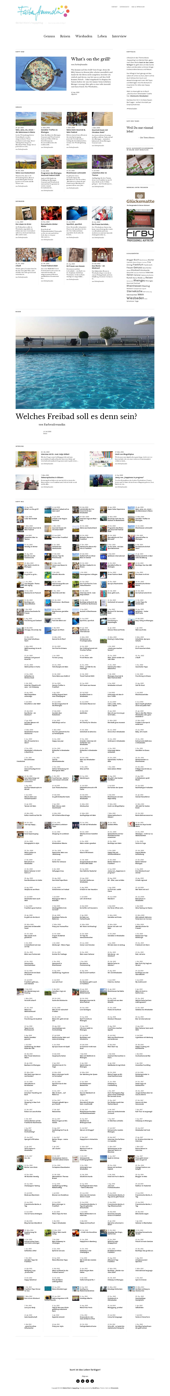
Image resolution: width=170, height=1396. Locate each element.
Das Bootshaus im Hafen (33, 880)
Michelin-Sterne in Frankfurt (86, 538)
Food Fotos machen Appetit (115, 1029)
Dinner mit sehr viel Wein (115, 927)
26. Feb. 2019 (84, 998)
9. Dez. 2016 (83, 1165)
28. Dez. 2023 (56, 582)
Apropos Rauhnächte (115, 583)
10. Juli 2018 (111, 1035)
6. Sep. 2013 (55, 1305)
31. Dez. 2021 (56, 739)
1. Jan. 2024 (28, 582)
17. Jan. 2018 (84, 1082)
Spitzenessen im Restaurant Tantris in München (115, 1150)
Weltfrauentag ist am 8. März (33, 649)
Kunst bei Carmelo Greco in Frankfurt (114, 1214)
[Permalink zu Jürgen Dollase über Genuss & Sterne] (131, 1093)
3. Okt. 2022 (28, 683)
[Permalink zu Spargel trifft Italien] (20, 1140)
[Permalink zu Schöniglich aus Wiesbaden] (75, 1168)
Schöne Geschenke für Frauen (32, 612)
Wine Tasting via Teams (143, 908)
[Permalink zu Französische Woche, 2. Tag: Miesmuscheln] (103, 1205)
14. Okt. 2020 (112, 860)
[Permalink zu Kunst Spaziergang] (20, 834)
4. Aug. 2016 (111, 1184)
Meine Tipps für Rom (59, 1214)
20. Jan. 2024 (112, 572)
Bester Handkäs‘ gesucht (30, 1038)
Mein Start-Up (113, 1046)
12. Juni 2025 (56, 535)
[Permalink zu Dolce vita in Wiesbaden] (103, 732)
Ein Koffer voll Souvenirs (89, 908)
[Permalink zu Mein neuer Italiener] (75, 954)
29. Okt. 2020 (139, 850)
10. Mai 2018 (56, 1054)
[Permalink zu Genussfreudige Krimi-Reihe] (20, 769)
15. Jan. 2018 (112, 1082)
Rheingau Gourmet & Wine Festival (87, 1001)
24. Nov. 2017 (28, 1100)
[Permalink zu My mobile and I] (131, 982)
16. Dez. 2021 (56, 748)
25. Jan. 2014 (56, 1296)
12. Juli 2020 (28, 897)
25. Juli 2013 (112, 1305)
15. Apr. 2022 (56, 720)
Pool (144, 278)
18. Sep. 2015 (56, 1258)
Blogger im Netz (141, 1176)
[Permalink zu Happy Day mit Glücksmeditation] (103, 852)
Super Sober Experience (116, 509)
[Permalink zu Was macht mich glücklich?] (20, 935)
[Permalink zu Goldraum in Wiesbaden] (103, 741)
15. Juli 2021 (84, 785)
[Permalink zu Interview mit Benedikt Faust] (20, 927)
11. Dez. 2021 (112, 748)
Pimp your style (57, 1326)
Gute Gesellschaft (30, 1317)
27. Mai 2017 (84, 1137)
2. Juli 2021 (111, 785)
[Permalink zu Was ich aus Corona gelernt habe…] (103, 713)
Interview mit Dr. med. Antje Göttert (55, 454)
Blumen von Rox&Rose (60, 1195)
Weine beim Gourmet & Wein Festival (75, 131)
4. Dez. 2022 (139, 665)
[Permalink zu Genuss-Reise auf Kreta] (103, 630)
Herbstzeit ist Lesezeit (116, 602)
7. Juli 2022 (111, 692)
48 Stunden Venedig (31, 1176)
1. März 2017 (139, 1146)
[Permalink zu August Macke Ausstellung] (131, 853)
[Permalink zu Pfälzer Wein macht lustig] (48, 1232)
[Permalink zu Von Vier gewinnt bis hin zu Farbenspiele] (48, 732)
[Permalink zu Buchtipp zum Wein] (103, 844)
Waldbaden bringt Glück (116, 1065)
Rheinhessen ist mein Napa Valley (115, 797)
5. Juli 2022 (139, 692)
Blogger (130, 260)
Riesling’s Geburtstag (116, 639)
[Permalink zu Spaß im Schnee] (103, 1158)
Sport (144, 288)
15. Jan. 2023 (28, 655)
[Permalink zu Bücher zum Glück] (20, 1167)
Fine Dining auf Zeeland (33, 620)
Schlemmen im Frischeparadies (86, 640)
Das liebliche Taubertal (88, 871)
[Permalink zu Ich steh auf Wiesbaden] (75, 825)
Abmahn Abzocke (58, 574)
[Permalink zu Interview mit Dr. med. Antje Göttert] (27, 459)
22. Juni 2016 (84, 1193)
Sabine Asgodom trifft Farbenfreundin (56, 1299)
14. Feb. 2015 (28, 1278)
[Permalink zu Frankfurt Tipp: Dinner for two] (20, 1288)
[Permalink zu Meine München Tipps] (48, 1260)
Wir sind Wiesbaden (115, 973)
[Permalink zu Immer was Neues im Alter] (48, 565)
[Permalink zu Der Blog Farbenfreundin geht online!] (131, 1326)
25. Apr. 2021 (139, 795)
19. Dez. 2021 (139, 739)
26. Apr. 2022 (112, 711)
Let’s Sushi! (56, 1148)
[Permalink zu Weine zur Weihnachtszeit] (20, 1010)
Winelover (130, 301)
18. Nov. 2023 (45, 222)
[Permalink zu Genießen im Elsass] (131, 751)
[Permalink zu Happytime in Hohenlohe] (75, 1140)
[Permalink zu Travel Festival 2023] (51, 255)
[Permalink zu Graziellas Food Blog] (131, 1065)
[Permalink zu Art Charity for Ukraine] (75, 723)
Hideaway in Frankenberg (112, 1084)
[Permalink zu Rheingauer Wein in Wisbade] (48, 899)
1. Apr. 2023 (138, 628)
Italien (130, 275)
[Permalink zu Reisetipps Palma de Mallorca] (48, 917)
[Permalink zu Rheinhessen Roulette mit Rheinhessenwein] (75, 1112)
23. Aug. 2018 (84, 1026)
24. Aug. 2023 (139, 609)
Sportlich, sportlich (74, 224)
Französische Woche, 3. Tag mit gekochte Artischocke (88, 1206)
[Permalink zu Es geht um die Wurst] (20, 917)
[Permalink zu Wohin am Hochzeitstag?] (20, 1130)
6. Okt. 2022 (139, 674)
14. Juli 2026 (47, 431)
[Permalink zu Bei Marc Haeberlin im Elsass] (75, 565)
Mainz (135, 278)
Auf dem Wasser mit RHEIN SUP (31, 723)
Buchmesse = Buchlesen (60, 602)
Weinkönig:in (84, 778)
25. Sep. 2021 (84, 776)
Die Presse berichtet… (100, 224)
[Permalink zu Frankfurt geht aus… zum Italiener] (20, 982)
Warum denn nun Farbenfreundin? (30, 797)
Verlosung (149, 291)
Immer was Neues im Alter (59, 566)
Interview (119, 36)
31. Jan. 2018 (28, 1082)
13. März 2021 (84, 813)
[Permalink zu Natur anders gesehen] (75, 844)
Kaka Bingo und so (59, 722)
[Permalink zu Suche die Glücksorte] (48, 1001)
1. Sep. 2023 (111, 609)
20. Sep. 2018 (139, 1017)
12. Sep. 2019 (28, 971)
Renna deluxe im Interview (141, 1149)
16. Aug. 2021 (139, 776)
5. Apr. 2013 (138, 1305)
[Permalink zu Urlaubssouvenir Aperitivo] (131, 1259)
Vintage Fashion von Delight (142, 1168)
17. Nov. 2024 (84, 545)
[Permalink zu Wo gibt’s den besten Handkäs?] (103, 778)
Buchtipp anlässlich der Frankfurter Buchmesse (88, 603)
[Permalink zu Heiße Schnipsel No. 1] (75, 1279)
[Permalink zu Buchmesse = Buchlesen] (48, 602)
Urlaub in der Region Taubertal (59, 519)
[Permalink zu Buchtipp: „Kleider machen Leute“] (103, 1271)
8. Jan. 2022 (28, 739)
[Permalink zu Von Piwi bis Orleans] (48, 649)
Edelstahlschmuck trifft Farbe (88, 788)
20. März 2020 (29, 924)
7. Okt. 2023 (28, 609)
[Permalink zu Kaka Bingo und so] (48, 723)
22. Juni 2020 (139, 897)
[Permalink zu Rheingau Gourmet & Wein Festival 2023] (103, 676)
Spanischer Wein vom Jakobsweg (60, 853)
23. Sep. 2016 (28, 1184)
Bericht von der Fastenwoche (29, 556)
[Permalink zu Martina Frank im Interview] (75, 1149)
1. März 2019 (28, 998)
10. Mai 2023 (28, 628)
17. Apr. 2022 (28, 720)
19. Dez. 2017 (28, 1091)
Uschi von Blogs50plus (124, 454)
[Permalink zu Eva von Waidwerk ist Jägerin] (75, 1093)
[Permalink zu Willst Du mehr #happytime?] (103, 1241)
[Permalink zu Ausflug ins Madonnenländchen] (75, 1289)
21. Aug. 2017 (56, 1128)
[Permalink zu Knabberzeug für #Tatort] (20, 1232)
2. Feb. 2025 (139, 535)
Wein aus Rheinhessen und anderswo (116, 1038)
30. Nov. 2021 (84, 757)
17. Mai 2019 (28, 989)
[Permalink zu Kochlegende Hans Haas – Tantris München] (75, 1186)
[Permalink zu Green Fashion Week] (103, 575)
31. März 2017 (84, 1146)
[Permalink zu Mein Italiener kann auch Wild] (131, 1028)
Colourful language (115, 1317)
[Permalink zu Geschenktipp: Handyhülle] (131, 1298)
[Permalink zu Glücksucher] (75, 806)
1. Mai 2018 (138, 1054)
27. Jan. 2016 (112, 1239)
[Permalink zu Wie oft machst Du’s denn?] (20, 741)
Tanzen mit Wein (30, 806)
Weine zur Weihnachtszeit (30, 1010)
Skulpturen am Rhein (31, 889)
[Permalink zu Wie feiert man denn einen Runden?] (20, 1075)
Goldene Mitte (113, 824)
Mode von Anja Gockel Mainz (143, 825)
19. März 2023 (56, 637)
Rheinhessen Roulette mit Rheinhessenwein (87, 1112)
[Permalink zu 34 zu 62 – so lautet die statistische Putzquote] (103, 1326)
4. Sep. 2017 (138, 1119)
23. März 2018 (28, 1072)
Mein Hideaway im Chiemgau (58, 1242)
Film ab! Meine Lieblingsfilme (57, 1280)
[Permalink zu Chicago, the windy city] (20, 630)
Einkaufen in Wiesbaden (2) (60, 751)
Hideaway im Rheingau (143, 1121)
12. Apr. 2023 (112, 628)
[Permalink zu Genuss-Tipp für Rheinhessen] (48, 556)
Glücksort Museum (114, 1019)
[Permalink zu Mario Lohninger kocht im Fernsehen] (48, 1075)
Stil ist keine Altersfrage (61, 815)
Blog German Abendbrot (33, 1223)
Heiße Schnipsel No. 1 (87, 1280)
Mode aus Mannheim (31, 1195)
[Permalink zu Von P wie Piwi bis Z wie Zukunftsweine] (75, 584)
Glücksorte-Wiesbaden (139, 96)
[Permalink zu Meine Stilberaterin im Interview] (75, 1214)
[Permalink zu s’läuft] (26, 255)
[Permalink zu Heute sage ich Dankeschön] (131, 1084)
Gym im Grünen (141, 1280)
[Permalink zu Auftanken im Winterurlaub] (20, 676)
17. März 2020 (56, 924)
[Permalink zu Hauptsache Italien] (48, 1056)
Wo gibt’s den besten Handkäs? (115, 779)
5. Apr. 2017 (55, 1146)
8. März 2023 (139, 637)
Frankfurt (138, 264)
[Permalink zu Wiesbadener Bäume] (48, 844)
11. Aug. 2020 (84, 887)
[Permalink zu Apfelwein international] (103, 556)
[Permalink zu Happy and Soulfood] (75, 1222)
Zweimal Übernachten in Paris (116, 1056)
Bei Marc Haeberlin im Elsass (88, 566)
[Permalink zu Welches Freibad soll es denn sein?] (85, 363)
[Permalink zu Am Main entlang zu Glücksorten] (131, 1289)
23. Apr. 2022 (139, 711)
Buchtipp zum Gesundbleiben (29, 603)
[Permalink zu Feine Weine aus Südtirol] (48, 676)
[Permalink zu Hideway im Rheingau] (103, 1279)
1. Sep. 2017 (27, 1128)
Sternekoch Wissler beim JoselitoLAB (87, 1103)
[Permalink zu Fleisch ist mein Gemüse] (131, 1241)
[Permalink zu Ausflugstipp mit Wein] (75, 816)
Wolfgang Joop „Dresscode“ (30, 1271)
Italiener (137, 275)
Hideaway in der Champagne (85, 1251)
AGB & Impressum (138, 7)
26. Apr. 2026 (20, 127)
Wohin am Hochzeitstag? (29, 1131)
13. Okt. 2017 (84, 1109)
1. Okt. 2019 (139, 961)
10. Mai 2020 (84, 906)
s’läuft (18, 266)
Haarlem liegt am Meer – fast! (89, 519)
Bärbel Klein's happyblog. (71, 1388)
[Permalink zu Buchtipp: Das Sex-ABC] (131, 565)
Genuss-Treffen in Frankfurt (58, 686)
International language (143, 1270)
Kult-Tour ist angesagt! (143, 1111)
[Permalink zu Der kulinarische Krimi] (131, 593)
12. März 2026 (112, 517)
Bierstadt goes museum (116, 722)
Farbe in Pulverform (142, 1317)
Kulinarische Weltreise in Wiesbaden (143, 742)
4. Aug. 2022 (56, 692)
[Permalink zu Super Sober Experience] (103, 509)
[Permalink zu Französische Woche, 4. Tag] (20, 1205)
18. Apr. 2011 (56, 1324)
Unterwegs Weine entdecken (114, 751)
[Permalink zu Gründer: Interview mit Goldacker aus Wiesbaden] (75, 741)
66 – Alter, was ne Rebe (116, 880)
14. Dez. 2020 (84, 841)
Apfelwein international (116, 556)
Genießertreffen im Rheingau (114, 566)
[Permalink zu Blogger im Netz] (131, 1177)
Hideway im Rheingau (115, 1280)
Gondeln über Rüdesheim (57, 714)
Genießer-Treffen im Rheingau (142, 519)
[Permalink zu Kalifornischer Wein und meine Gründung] (48, 1038)
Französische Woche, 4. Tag (32, 1205)
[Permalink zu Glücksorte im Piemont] (20, 593)
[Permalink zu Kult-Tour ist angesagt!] (131, 1111)
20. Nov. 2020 (56, 850)
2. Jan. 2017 (139, 1156)
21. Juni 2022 (84, 702)
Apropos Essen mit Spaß (61, 1046)
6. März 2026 (70, 127)
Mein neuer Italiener (87, 954)
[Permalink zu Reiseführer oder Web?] (20, 704)
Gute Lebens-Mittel (114, 769)
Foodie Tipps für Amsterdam (141, 603)
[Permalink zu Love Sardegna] (75, 1010)
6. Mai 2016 (55, 1221)
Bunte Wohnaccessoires (144, 815)
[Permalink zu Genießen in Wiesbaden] (103, 935)
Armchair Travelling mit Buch (33, 1093)
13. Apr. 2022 (84, 720)
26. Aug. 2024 (28, 554)
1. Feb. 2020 (55, 943)
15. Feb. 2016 (112, 1230)
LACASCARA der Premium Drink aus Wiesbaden (87, 511)
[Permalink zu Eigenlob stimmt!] (48, 1316)
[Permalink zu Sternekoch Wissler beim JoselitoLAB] (75, 1103)
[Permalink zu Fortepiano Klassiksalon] (48, 1168)
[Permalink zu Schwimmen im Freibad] (48, 890)
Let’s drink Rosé (85, 899)
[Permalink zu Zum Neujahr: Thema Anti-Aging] (20, 584)
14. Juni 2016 (112, 1202)
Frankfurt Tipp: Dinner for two (32, 1290)
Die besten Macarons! (88, 704)
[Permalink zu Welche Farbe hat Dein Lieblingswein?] (131, 1001)
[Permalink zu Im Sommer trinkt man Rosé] (75, 1047)
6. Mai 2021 (111, 795)
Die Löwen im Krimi (23, 224)
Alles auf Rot (84, 769)
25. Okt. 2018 (56, 1017)
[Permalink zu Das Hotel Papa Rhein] (48, 881)
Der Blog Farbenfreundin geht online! (143, 1327)
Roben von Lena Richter (32, 1111)
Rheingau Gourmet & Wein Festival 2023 (115, 677)
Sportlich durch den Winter (59, 1084)
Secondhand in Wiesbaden (85, 797)
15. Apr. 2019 (111, 989)
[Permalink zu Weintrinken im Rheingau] (75, 1065)
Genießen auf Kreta (114, 917)
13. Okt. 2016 (84, 1174)
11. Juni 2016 (28, 1212)
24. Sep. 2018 (84, 1017)
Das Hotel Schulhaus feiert (31, 640)
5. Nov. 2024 (111, 545)
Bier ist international (142, 1019)
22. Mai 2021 (84, 795)
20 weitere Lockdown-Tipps (60, 825)
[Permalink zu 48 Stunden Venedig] (20, 1177)
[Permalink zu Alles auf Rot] (75, 769)
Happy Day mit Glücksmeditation (114, 853)
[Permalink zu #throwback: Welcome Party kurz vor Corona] (131, 917)
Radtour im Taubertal (143, 1186)
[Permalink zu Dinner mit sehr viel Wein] (103, 927)
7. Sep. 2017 (111, 1119)
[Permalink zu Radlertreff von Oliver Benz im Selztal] (75, 556)
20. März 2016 (28, 1230)
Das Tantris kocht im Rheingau (31, 566)
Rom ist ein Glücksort (32, 1298)
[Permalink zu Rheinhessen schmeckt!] (76, 162)
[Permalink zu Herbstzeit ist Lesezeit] (103, 602)
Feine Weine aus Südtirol (61, 676)
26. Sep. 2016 (139, 1174)
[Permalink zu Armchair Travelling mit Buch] (20, 1093)
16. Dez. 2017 (56, 1091)
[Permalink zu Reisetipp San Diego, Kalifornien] (103, 1232)
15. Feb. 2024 (139, 563)
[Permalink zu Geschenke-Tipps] (131, 666)
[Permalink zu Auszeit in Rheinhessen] (75, 612)
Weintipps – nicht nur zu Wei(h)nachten (144, 834)
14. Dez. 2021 (84, 748)
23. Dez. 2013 (139, 1296)
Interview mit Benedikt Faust (32, 927)
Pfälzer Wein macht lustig (59, 1233)
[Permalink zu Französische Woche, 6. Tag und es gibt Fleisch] (103, 1195)
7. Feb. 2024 (55, 572)
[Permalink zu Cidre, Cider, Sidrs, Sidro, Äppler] (103, 704)
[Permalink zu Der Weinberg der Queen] (75, 1075)
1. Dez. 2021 (28, 757)
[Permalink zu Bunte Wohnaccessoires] (131, 816)
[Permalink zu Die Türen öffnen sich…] (103, 908)
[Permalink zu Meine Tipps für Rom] (48, 1214)
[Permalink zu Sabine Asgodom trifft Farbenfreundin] (48, 1297)
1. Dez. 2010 (139, 1324)
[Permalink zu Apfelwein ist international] (75, 630)
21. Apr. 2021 (28, 804)
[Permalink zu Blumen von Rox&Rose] (48, 1195)
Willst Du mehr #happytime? (113, 1242)
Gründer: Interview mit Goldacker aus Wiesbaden (88, 742)
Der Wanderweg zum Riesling (31, 992)
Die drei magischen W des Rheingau (60, 704)
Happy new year (58, 741)
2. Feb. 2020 (28, 943)
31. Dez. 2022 (84, 655)
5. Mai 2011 (27, 1324)
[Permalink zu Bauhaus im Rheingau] (20, 1065)
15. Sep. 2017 (84, 1119)
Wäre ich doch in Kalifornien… (141, 992)
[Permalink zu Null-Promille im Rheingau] (75, 1019)
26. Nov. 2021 (139, 757)
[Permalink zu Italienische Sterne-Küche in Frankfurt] (75, 547)
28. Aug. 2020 (28, 878)
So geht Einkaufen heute (61, 797)
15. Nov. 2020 (84, 850)
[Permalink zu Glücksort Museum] (103, 1019)
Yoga (136, 301)
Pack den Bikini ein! (59, 620)
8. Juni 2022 (139, 702)
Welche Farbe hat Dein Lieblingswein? (143, 1001)
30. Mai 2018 (84, 1045)
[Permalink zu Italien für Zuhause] (48, 862)
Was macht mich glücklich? (30, 936)
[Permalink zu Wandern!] (103, 899)
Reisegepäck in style (31, 843)
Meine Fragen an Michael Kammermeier (115, 1075)
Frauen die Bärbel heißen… (58, 936)
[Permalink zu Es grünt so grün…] (20, 575)
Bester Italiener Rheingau (141, 862)
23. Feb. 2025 (112, 535)
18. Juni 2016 (112, 1193)
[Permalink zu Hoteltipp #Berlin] (75, 1298)
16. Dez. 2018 (56, 1008)
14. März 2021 (56, 813)
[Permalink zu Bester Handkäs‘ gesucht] (20, 1038)
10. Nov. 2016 (28, 1174)
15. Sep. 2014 (84, 1287)
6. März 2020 (139, 924)
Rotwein (130, 289)
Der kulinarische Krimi (143, 593)
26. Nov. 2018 (84, 1008)
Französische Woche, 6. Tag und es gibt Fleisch (116, 1196)
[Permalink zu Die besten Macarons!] (75, 704)
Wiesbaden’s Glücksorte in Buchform (33, 751)
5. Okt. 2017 (28, 1119)
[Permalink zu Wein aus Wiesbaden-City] (75, 760)
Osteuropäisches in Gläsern (52, 477)
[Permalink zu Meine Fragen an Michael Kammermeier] (103, 1075)
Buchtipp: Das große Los (144, 1251)
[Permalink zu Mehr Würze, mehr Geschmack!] (48, 806)
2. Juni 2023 (112, 618)
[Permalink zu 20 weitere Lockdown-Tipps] (48, 825)
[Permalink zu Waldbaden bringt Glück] (103, 1065)
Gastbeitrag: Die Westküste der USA (32, 1047)
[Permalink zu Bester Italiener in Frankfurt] (103, 862)
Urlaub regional (141, 880)
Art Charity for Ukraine (88, 722)
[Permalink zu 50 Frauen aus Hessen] (76, 255)
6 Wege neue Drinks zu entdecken (143, 769)
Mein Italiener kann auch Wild (144, 1029)
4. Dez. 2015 (111, 1249)
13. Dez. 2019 (139, 952)
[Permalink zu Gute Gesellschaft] (20, 1317)
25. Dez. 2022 (20, 263)
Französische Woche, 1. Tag (143, 1205)
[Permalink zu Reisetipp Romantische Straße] (131, 1232)
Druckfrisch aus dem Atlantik (115, 1001)
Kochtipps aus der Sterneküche (141, 973)
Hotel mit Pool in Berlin (116, 1176)
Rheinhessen (134, 285)
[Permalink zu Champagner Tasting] (20, 1186)
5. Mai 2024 (111, 554)
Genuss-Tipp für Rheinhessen (58, 556)
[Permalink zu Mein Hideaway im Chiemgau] (48, 1242)
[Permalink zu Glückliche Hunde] (75, 1176)
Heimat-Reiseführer (142, 797)
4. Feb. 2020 (139, 934)
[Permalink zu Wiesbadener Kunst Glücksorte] (20, 732)
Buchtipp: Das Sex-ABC (143, 565)
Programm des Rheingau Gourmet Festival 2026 (51, 174)
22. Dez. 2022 (56, 665)
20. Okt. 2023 (56, 600)
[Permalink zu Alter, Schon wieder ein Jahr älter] (103, 658)
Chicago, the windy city (32, 630)
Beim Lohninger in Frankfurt (58, 1205)
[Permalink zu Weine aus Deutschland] (26, 162)
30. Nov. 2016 (112, 1165)
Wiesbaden (83, 36)
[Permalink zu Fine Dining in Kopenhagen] (103, 621)
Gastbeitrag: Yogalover (60, 973)
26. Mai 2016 (112, 1212)
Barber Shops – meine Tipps (60, 1140)
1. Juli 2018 (27, 1045)
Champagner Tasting (32, 1186)
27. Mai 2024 (56, 554)
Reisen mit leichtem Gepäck (115, 1168)
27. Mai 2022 (56, 711)
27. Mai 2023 (139, 618)
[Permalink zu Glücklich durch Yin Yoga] (48, 1065)
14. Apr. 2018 (83, 1063)
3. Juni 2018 (56, 1045)
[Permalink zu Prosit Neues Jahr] (75, 658)
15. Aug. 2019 (84, 971)
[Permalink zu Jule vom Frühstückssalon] (103, 1186)
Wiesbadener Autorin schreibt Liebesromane (60, 1159)
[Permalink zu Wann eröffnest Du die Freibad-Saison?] (48, 1270)
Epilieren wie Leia (58, 1251)
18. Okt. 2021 (28, 776)
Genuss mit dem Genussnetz (141, 1103)
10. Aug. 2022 (28, 692)
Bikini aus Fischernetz (32, 954)
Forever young (57, 657)
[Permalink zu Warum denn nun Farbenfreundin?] (20, 797)
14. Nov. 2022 (28, 674)
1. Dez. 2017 (111, 1091)
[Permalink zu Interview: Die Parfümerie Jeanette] (103, 1140)
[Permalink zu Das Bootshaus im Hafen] (20, 881)
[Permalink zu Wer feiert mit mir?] (131, 890)
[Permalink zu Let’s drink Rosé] (75, 899)
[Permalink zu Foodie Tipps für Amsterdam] (131, 602)
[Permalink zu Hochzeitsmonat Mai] (131, 1056)
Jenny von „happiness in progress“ (129, 477)
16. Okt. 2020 (56, 860)
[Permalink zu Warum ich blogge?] (75, 1130)
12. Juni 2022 (112, 702)
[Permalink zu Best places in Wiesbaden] (20, 862)
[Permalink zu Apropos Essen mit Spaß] (48, 1047)
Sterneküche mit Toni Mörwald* (115, 538)
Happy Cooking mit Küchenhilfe (142, 1047)
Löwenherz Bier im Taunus (31, 538)
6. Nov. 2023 (56, 591)
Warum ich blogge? (87, 1130)
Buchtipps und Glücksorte (85, 1038)
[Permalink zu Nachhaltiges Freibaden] (131, 788)
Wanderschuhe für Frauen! (142, 927)
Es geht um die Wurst (32, 917)
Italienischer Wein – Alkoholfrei (115, 667)
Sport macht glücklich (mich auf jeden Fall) (143, 704)
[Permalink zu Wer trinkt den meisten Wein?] (75, 1260)
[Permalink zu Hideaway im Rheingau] (131, 1121)
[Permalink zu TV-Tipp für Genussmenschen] (75, 936)
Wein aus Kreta (140, 630)
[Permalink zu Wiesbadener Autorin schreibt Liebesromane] (48, 1158)
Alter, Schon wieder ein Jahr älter (116, 658)
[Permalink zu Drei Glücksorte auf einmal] (131, 871)
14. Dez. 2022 (112, 665)
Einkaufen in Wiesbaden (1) (88, 751)
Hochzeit (136, 272)
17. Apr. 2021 (56, 804)
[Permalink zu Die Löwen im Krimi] (26, 213)
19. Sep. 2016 (56, 1184)
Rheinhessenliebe (141, 694)
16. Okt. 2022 (56, 674)
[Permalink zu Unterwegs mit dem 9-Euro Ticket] (103, 695)
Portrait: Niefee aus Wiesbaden (87, 881)
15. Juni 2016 (56, 1202)
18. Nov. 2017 (56, 1100)
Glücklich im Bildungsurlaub (85, 1121)
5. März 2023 (28, 646)
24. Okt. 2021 (139, 767)
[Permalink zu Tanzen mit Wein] (20, 806)
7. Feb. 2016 (55, 1239)
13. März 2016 (56, 1230)
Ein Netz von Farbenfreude (85, 918)
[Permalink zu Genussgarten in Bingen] (75, 575)
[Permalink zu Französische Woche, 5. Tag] (131, 1195)
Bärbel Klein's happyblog (29, 22)
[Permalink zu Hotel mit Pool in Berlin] (103, 1177)
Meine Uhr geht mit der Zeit (60, 1019)
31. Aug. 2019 (56, 971)
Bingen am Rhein (58, 630)
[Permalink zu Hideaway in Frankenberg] (103, 1084)
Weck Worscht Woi (58, 593)
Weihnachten (132, 295)
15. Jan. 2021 (56, 832)
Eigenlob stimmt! (58, 1317)
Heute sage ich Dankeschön (140, 1084)
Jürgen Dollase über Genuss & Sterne (144, 1093)
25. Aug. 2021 (112, 776)
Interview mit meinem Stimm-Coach (88, 1196)
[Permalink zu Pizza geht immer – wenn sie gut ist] (131, 1158)
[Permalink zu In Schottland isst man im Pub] (20, 945)
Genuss (49, 36)
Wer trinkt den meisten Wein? (88, 1261)
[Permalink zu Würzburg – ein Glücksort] (103, 954)
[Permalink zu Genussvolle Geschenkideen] (20, 964)
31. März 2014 (112, 1287)
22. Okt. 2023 (139, 591)
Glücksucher (84, 806)
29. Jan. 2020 (84, 943)
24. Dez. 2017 (139, 1082)
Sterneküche (134, 291)
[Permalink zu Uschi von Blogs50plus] (101, 459)
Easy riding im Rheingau (144, 620)
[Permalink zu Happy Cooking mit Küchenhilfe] (131, 1047)
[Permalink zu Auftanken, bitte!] (20, 1251)
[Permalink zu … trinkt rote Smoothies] (75, 1232)
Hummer (142, 272)
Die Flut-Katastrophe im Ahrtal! (33, 788)
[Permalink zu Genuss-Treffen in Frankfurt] (48, 686)
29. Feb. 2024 (84, 563)
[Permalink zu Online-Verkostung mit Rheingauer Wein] (48, 769)
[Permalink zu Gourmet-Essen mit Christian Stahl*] (102, 119)
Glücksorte (144, 270)
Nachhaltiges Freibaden (144, 787)
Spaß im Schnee (113, 1158)
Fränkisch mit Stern (142, 945)
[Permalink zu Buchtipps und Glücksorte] (75, 1038)
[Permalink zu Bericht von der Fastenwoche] (20, 556)
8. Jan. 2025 (56, 545)
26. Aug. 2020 (56, 878)
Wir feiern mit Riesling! (88, 926)
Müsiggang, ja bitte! (115, 1307)
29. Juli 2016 (139, 1184)
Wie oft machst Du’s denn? (31, 742)
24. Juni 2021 (139, 785)
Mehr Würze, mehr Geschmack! (58, 807)
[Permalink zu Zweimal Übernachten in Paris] (103, 1056)
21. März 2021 (139, 804)
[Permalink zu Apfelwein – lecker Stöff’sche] (131, 612)
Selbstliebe (139, 1307)
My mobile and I (141, 982)
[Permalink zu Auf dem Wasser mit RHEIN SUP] (20, 723)
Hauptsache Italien (59, 1056)
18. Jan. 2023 (96, 222)
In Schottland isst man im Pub (32, 946)
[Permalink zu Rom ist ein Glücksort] (20, 1298)
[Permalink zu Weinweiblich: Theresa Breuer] (48, 1177)
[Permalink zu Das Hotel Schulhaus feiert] (20, 639)
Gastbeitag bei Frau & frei (60, 1131)
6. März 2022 (56, 730)
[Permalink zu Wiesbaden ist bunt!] (103, 686)
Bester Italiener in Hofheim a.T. (32, 872)
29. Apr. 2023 (84, 628)
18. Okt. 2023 (112, 600)
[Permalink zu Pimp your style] (48, 1326)
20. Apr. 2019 (84, 989)
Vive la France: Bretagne (33, 1214)
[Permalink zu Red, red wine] (131, 954)
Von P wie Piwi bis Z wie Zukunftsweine (88, 584)
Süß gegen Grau (58, 871)
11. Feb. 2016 (28, 1239)
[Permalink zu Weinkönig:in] (75, 778)
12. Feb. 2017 (56, 1156)
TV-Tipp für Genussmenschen (86, 936)
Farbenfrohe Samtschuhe (56, 547)
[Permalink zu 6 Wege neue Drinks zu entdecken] (131, 769)
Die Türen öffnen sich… (116, 908)
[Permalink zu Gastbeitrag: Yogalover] (48, 973)
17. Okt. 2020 (28, 860)
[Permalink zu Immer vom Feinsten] (75, 945)
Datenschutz (124, 7)
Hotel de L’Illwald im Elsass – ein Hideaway (32, 686)
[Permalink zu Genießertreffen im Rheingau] (103, 565)
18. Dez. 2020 (28, 841)
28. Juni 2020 (112, 897)
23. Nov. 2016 (139, 1165)
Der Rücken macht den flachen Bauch (116, 1103)
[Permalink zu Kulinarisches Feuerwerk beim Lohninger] (20, 1242)
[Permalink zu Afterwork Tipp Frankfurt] (103, 1261)
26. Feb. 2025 (84, 535)
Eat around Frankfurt (87, 973)
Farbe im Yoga (140, 843)
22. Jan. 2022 (112, 730)
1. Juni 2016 (83, 1212)
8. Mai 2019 (55, 989)
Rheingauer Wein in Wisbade (59, 899)
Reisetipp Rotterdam (115, 1289)
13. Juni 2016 (139, 1202)
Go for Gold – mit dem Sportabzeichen (115, 547)
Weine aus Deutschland (25, 173)
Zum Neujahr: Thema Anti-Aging (31, 584)
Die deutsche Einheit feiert (142, 547)
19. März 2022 (139, 720)
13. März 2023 (112, 637)
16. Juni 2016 (28, 1202)
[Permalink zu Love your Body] (20, 1308)
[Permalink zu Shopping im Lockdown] (48, 834)
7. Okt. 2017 (138, 1109)
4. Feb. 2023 (111, 646)
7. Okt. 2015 (28, 1258)
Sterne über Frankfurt (60, 537)
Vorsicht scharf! (30, 1000)
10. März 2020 (112, 924)
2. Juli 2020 (83, 897)
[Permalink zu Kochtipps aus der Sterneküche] (131, 973)
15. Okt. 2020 (84, 860)
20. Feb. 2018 (112, 1072)
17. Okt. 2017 (56, 1109)
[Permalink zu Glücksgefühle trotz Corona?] (48, 908)
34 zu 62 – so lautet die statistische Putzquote (116, 1327)
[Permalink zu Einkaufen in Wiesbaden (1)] (75, 751)
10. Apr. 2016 (111, 1221)
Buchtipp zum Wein (114, 843)
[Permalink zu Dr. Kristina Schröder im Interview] (131, 1140)
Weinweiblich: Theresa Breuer (60, 1177)
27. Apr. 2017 (139, 1137)
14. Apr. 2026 (56, 517)
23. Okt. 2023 (112, 591)
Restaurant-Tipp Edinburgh (141, 936)
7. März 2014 (28, 1296)
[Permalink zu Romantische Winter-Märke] (51, 213)
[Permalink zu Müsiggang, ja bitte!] (103, 1307)
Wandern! (111, 899)
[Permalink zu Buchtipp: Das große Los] (131, 1251)
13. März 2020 (84, 924)
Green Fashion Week (115, 574)
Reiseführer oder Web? (32, 704)
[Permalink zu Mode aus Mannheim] (20, 1194)
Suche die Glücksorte (59, 1000)
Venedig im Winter (31, 546)
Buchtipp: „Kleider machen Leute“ (116, 1271)
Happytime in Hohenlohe (89, 1139)
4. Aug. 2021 (28, 785)
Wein (141, 294)
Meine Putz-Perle (86, 1307)
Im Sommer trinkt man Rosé (88, 1047)
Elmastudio (114, 1388)
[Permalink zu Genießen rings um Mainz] (48, 991)
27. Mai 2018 (112, 1045)
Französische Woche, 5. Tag (143, 1196)
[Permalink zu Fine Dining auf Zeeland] (20, 621)
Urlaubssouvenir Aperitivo (141, 1261)
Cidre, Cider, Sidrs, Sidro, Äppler (114, 704)
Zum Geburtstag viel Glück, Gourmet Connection (31, 779)
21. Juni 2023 (70, 222)
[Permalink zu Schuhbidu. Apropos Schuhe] (131, 639)
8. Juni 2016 (56, 1212)
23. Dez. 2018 (28, 1008)
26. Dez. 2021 (112, 739)
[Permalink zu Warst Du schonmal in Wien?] (103, 1223)
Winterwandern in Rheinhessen (141, 760)
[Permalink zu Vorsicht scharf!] (20, 1001)
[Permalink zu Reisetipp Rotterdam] (103, 1289)
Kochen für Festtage (59, 954)
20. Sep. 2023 (56, 609)
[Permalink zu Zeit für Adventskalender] (48, 760)
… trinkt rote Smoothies (88, 1232)
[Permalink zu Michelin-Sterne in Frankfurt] (75, 538)
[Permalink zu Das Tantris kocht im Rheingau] (20, 565)
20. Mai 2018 (28, 1054)
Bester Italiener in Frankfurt (114, 862)
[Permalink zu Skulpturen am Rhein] (20, 890)
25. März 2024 (28, 563)
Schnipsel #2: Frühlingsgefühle (86, 1159)
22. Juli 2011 (111, 1315)
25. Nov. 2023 (84, 582)
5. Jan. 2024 (19, 222)
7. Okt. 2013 (28, 1305)
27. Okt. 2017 (139, 1100)
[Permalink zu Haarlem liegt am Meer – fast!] (75, 519)
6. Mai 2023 (56, 628)
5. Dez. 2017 (83, 1091)
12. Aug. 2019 (112, 971)
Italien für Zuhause (59, 862)
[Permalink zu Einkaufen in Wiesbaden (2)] (48, 751)
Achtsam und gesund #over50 (32, 658)
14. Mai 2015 (28, 1268)
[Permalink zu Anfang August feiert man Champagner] (48, 695)
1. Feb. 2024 (83, 572)
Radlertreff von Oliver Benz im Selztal (88, 556)
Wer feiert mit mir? (142, 889)
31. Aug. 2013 (84, 1305)
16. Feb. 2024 (112, 563)
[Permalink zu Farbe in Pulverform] (131, 1316)
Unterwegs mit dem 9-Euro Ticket (116, 695)
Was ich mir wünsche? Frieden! (60, 1010)
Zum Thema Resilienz (59, 787)
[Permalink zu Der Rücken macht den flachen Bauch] (103, 1102)
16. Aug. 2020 (28, 887)
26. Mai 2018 (139, 1045)
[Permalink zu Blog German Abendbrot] (20, 1223)
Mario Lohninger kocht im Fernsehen (60, 1075)
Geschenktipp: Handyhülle (140, 1299)
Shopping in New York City (32, 1103)
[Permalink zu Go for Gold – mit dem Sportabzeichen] (103, 547)
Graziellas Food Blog (142, 1065)
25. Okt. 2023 (45, 452)
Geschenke (146, 268)
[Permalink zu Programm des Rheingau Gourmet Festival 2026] (51, 162)
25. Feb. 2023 (56, 646)
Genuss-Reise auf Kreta (116, 630)
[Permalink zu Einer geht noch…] (103, 593)
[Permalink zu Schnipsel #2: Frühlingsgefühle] (75, 1158)
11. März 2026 (45, 127)
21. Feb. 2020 (56, 934)
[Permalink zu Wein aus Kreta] (131, 630)
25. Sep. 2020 (84, 869)
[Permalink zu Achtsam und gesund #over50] (20, 658)
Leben (102, 36)
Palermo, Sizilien (114, 982)
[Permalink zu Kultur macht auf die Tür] (20, 816)
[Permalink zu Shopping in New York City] (20, 1103)
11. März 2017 (112, 1146)
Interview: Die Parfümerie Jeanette (116, 1140)
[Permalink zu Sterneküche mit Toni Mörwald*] (103, 538)
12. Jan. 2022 (139, 730)
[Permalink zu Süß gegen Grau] (48, 871)
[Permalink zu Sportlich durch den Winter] (48, 1084)
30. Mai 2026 (84, 507)
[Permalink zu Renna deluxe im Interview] (131, 1149)
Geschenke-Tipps (141, 667)
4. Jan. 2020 (111, 943)
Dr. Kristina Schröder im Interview (144, 1140)
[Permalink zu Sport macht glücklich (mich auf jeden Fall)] (131, 704)
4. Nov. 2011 (83, 1315)
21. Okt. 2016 (56, 1174)
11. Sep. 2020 (119, 475)
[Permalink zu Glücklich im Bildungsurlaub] (75, 1121)
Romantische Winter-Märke (143, 584)
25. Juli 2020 (139, 887)
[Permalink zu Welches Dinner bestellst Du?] (75, 834)
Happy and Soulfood (87, 1223)
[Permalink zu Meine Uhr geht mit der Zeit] (48, 1019)
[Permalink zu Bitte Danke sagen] (131, 1214)
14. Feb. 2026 (45, 171)
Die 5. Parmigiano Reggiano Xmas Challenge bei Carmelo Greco (116, 1094)
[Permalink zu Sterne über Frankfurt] (48, 537)
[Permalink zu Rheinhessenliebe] (131, 695)
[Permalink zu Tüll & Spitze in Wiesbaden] (20, 1149)
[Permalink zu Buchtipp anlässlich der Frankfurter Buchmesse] (75, 602)
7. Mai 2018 (83, 1054)
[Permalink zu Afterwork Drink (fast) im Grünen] (20, 973)
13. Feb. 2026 (70, 170)
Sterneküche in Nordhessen (29, 1084)
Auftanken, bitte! (30, 1251)
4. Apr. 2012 (55, 1315)
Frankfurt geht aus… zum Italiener (31, 983)
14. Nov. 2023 (28, 591)
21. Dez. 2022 (84, 665)
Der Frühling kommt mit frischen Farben (88, 649)
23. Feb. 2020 (28, 934)
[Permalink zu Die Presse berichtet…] (102, 213)
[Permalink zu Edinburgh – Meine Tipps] (48, 945)
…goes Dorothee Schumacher (30, 1327)
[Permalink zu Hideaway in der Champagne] (75, 1250)
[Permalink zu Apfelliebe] (75, 713)
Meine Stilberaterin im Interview (88, 1214)
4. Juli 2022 (28, 702)
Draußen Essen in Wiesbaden (86, 695)
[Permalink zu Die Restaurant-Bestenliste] (75, 1083)
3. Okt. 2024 (139, 545)
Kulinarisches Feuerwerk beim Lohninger (32, 1242)
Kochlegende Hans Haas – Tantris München (88, 1186)
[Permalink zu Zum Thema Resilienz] (48, 788)
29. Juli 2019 (139, 971)
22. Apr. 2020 (56, 915)
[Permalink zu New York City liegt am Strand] (131, 964)
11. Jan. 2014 (84, 1296)
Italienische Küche (147, 275)
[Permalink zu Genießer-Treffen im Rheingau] (51, 119)
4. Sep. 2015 (83, 1258)
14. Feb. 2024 (28, 572)
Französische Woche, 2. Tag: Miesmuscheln (116, 1205)
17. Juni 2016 (139, 1193)
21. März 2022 (112, 720)
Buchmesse (144, 260)
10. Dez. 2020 (112, 841)
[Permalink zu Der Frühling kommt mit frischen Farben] (75, 649)
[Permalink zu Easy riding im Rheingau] (131, 621)
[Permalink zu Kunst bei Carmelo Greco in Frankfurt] (103, 1214)
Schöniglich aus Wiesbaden (86, 1168)
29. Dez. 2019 (139, 943)
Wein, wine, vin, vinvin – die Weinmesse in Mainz (25, 131)
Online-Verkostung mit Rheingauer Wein (60, 769)
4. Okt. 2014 (139, 1278)
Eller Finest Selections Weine (32, 1056)
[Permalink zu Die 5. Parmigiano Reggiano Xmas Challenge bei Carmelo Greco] (103, 1093)
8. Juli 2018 (139, 1035)
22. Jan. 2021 (84, 822)
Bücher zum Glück (30, 1167)
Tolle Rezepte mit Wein (60, 667)
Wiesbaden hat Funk (142, 1130)
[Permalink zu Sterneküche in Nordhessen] (20, 1084)
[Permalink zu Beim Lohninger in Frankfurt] (48, 1205)
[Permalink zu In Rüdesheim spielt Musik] (131, 778)
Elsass (139, 262)
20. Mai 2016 (139, 1212)
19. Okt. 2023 (84, 600)
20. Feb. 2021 (28, 822)
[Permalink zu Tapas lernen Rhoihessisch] (20, 1028)
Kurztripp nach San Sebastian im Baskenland (116, 519)
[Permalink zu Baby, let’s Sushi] (131, 732)
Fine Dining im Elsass (143, 676)
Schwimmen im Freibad (60, 889)
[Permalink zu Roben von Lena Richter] (20, 1112)
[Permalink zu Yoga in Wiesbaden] (48, 1223)
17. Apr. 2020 (84, 915)
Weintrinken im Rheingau (85, 1066)
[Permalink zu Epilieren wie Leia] (48, 1250)
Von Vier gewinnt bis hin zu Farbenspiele (61, 732)
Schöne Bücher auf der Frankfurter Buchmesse (32, 1121)
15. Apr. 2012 (28, 1315)
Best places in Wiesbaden (29, 862)
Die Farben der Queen (115, 787)
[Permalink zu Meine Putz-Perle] (75, 1308)
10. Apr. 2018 (111, 1063)
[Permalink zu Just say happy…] (20, 825)
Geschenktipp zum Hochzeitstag (58, 1029)
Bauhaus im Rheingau (32, 1065)
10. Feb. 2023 (84, 646)
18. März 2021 (28, 813)
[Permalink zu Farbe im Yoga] (131, 844)
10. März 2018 (84, 1072)
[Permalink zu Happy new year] (48, 740)
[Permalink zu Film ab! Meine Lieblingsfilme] (48, 1280)
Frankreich (148, 265)
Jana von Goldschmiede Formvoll (116, 1112)
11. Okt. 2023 (139, 600)
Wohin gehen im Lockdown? (30, 853)
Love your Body (29, 1307)
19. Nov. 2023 (112, 582)
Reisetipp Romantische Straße (143, 1233)
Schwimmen (137, 288)
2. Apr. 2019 (138, 989)
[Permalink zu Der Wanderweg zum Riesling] (20, 991)
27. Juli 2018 (56, 1035)
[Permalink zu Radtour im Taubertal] (131, 1186)
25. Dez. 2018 (139, 998)
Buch (136, 259)
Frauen (130, 267)
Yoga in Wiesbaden (59, 1223)
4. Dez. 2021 (139, 748)
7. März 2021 (45, 475)
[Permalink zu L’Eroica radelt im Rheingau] (75, 1028)
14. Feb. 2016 (139, 1230)
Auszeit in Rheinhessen (88, 611)
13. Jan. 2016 (139, 1239)
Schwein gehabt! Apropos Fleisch (60, 1103)
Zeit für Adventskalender (58, 760)
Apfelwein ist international (85, 630)
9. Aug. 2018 (28, 1035)
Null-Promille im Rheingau (86, 1019)
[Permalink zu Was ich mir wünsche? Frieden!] (48, 1010)
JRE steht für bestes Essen (142, 807)
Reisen (65, 36)
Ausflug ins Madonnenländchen (87, 1290)
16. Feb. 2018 (139, 1072)
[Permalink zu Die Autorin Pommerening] (75, 964)
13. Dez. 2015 (84, 1249)
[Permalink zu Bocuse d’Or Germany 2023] (103, 612)
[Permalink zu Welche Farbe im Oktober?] (103, 964)
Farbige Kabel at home (88, 1326)
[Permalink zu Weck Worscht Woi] (48, 593)
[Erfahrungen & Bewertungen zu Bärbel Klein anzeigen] (83, 1343)
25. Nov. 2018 (112, 1008)
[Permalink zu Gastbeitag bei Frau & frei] (48, 1130)
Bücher (151, 260)
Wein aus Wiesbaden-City (87, 760)
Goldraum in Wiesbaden (116, 741)
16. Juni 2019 (84, 980)
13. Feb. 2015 (56, 1278)
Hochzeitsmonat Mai (142, 1056)
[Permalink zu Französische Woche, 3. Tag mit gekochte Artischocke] (75, 1205)
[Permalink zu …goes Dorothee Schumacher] (20, 1326)
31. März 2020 (112, 915)
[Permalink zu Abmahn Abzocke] (48, 575)
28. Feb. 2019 (56, 998)
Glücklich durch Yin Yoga (59, 1066)
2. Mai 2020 (139, 906)
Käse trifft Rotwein (86, 852)
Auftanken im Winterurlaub (29, 677)
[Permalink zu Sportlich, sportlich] (76, 213)
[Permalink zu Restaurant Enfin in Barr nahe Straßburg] (131, 556)
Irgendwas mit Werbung (144, 1037)
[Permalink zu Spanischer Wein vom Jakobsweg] (48, 853)
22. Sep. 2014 (56, 1287)
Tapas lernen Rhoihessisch (29, 1029)
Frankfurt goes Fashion (32, 908)
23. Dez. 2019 (56, 952)
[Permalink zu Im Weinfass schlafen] (103, 1121)
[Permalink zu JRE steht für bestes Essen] (131, 806)
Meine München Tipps (60, 1260)
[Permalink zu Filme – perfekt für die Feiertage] (75, 667)
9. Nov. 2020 (112, 850)
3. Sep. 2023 (83, 609)
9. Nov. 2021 (84, 767)
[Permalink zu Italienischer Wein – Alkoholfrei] (103, 667)
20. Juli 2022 (84, 692)
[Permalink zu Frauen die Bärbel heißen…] (48, 936)
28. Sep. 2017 (56, 1119)
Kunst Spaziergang (31, 834)
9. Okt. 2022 (111, 674)
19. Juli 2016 (28, 1193)
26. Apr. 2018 (28, 1063)
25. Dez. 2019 (28, 952)
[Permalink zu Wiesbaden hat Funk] (131, 1129)
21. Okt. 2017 (28, 1109)
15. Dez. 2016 (56, 1165)
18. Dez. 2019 (112, 952)
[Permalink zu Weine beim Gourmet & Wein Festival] (76, 119)
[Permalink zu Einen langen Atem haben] (75, 1270)
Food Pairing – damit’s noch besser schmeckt (60, 779)
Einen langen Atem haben (86, 1271)
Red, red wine (140, 954)
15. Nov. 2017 (84, 1100)
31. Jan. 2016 (84, 1239)
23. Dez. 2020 (112, 832)
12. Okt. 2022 (45, 263)
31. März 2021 (84, 804)
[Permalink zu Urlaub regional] (131, 881)
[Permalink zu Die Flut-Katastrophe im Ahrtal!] (20, 788)
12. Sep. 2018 (28, 1026)
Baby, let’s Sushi (141, 732)
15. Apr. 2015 (84, 1268)
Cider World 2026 (30, 519)
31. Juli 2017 (84, 1128)
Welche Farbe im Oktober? (113, 964)
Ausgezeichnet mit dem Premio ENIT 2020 (88, 862)
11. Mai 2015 (56, 1268)
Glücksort (135, 270)
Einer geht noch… (114, 593)
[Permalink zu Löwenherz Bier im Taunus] (102, 162)
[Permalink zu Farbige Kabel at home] (75, 1325)
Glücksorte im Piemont (32, 593)
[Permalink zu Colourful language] (103, 1317)
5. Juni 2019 (111, 980)
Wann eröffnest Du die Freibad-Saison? (60, 1271)
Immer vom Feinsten (87, 945)
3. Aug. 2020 (111, 887)
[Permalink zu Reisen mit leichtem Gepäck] (103, 1168)
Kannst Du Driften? (59, 639)
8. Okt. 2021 (56, 776)
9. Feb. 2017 (83, 1156)
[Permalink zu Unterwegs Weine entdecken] (103, 751)
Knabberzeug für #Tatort (30, 1233)
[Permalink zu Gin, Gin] (20, 1158)
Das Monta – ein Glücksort (98, 267)
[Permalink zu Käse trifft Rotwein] (75, 853)
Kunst (129, 278)
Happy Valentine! (30, 1280)
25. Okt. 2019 (112, 961)
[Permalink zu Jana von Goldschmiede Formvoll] (103, 1112)
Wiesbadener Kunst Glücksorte (31, 732)
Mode (140, 278)
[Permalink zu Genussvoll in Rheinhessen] (48, 964)
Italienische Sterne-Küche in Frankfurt (88, 547)
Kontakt (114, 7)
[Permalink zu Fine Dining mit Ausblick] (20, 1019)
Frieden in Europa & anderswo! (142, 723)
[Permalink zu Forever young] (48, 658)
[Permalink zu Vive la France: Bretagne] (20, 1214)
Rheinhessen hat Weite (116, 991)
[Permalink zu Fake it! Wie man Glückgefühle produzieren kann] (48, 1308)
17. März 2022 (28, 730)
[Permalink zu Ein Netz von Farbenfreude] (75, 917)
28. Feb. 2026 (20, 170)
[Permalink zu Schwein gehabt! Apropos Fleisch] (48, 1103)
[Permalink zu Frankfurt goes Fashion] (20, 908)
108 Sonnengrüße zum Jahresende (60, 584)
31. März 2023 (28, 637)
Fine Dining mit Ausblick (33, 1019)
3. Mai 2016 (83, 1221)
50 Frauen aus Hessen (75, 266)
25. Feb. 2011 (84, 1324)
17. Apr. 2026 (28, 517)
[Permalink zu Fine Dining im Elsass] (131, 676)
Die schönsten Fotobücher (26, 760)
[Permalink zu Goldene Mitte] (103, 825)
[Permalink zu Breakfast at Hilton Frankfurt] (103, 1250)
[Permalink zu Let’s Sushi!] (48, 1149)
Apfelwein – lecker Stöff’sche (141, 612)
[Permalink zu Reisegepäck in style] (20, 844)
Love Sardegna (85, 1010)
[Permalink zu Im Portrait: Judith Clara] (103, 890)
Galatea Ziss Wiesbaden (144, 1010)
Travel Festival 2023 (49, 266)
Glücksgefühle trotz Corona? (59, 909)
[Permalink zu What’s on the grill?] (41, 73)
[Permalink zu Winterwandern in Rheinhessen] (131, 760)
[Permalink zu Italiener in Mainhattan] (131, 1223)
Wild (146, 299)
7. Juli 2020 (55, 897)
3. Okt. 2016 (111, 1174)
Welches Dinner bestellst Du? (89, 834)
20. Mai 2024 (84, 554)
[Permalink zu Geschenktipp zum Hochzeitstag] (48, 1028)
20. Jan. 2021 (112, 822)
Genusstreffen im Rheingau (141, 538)
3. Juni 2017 (56, 1137)
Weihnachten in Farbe (32, 667)
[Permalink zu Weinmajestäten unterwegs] (20, 695)
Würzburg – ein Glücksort (113, 955)
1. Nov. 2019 (83, 961)
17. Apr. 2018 (56, 1063)
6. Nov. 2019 (56, 961)
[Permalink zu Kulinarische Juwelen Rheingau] (103, 1130)
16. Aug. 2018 (112, 1026)
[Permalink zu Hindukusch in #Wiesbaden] (103, 1298)
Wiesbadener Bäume (59, 843)
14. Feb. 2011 (111, 1324)
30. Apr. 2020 (28, 915)
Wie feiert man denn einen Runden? (32, 1075)
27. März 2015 (112, 1268)
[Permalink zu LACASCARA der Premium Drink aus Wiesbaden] (75, 509)
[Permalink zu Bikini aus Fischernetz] (20, 954)
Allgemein (74, 94)
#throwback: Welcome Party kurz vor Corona (143, 918)
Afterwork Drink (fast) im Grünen (32, 973)
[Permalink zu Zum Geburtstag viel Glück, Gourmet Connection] (20, 778)
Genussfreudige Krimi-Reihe (32, 769)
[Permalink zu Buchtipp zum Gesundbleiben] (20, 602)
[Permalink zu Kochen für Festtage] (48, 954)
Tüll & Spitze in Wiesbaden (29, 1149)
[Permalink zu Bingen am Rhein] (48, 630)
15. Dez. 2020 (56, 841)
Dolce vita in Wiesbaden (116, 732)
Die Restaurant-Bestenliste (85, 1084)
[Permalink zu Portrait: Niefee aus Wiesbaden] (75, 881)
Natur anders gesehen (88, 843)
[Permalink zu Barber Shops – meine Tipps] (48, 1140)
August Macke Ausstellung (140, 853)
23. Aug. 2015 (112, 1258)
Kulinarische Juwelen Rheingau (115, 1131)
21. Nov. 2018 (139, 1008)
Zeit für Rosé (140, 685)
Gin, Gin (27, 1158)
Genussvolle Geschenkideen (29, 964)
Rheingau (139, 280)
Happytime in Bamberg (88, 1241)
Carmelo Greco (132, 262)
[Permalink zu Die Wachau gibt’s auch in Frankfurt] (75, 982)
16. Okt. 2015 (139, 1249)
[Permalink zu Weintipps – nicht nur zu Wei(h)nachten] (131, 834)
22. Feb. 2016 (84, 1230)
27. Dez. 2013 (112, 1296)
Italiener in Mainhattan (143, 1223)
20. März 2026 (84, 517)
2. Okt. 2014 (28, 1287)
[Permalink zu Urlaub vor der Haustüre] (75, 890)
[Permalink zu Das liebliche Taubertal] (75, 871)
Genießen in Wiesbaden (116, 936)
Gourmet (130, 273)
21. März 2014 (139, 1287)
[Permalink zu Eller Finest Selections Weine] (20, 1056)
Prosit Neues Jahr (86, 657)
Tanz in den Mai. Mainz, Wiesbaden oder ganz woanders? (143, 714)
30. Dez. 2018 (112, 998)
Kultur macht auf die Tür (33, 815)
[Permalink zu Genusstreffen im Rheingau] (131, 538)
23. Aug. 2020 (84, 878)
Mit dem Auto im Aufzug (116, 945)
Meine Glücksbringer (59, 1289)
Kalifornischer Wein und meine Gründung (61, 1038)
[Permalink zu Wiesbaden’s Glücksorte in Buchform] (20, 751)
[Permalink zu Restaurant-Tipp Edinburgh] (131, 936)
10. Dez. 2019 (28, 961)
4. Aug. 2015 (139, 1258)
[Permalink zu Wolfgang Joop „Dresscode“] (20, 1270)
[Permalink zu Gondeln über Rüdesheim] (48, 713)
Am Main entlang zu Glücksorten (142, 1290)
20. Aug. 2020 (112, 878)
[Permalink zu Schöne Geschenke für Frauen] (20, 612)
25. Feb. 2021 (139, 813)
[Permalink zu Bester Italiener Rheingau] (131, 862)
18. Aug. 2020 (139, 878)
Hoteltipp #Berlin (86, 1298)
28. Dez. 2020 (84, 832)
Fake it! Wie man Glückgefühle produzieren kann (60, 1309)
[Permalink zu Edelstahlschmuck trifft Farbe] (75, 788)
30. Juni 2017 (139, 1128)
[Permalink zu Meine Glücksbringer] (48, 1288)
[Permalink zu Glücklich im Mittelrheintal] (75, 991)
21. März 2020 (139, 915)
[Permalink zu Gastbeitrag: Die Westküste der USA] (20, 1047)
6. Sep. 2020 (139, 869)
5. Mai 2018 (111, 1054)
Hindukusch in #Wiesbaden (113, 1299)
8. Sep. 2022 (111, 683)
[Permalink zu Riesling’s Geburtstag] (103, 639)
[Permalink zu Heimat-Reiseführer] (131, 797)
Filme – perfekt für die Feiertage (88, 667)
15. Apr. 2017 (28, 1146)
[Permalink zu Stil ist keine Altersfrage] (48, 816)
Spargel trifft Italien (31, 1139)
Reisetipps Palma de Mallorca (59, 918)
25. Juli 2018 (84, 1035)
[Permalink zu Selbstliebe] (131, 1306)
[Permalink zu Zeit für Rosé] (131, 686)
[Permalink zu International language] (131, 1270)
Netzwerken (56, 1111)
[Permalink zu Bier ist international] (131, 1019)
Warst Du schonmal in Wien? (116, 1224)
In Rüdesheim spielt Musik (142, 779)
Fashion (144, 262)
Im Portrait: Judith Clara (114, 890)
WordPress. (96, 1388)
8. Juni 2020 (28, 906)
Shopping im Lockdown (60, 834)
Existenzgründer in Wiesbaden (142, 1075)
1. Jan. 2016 (28, 1249)
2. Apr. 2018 (138, 1063)
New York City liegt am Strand (143, 964)
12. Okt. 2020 (28, 869)
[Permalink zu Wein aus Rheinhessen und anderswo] (103, 1038)
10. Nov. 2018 (28, 1017)
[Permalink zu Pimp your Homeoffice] (48, 927)
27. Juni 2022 (56, 702)
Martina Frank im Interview (86, 1149)
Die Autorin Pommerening (85, 964)
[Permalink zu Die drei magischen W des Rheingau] (48, 704)
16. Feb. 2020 (84, 934)
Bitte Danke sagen (141, 1214)
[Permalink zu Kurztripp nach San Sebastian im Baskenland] (103, 518)
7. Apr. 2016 (138, 1221)
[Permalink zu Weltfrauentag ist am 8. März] (20, 649)
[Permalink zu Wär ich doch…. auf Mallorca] (48, 1093)
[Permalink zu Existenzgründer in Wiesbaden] (131, 1075)
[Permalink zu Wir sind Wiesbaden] (103, 973)
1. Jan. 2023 (56, 655)
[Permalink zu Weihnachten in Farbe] (20, 667)
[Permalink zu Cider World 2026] (20, 519)
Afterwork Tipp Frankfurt (113, 1261)
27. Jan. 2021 (56, 822)
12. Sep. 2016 (84, 1184)
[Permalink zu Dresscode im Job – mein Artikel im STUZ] (75, 1317)
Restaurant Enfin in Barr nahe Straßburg (144, 556)
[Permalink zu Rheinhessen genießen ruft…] (48, 612)
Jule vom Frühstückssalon (114, 1186)
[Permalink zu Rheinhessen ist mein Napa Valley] (103, 797)
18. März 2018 (56, 1072)
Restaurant (130, 281)
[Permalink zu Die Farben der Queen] (103, 788)
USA (144, 291)
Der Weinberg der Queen (88, 1074)
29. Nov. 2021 (112, 757)
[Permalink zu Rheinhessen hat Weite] (103, 991)
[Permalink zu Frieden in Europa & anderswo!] (131, 723)
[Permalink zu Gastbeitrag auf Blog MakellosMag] (48, 1186)
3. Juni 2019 (139, 980)
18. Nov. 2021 (28, 767)
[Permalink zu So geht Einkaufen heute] (48, 797)
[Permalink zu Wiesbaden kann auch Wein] (20, 898)
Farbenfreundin (81, 64)
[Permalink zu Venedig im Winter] (20, 547)
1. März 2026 (96, 128)
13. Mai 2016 (28, 1221)
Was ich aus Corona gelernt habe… (116, 714)
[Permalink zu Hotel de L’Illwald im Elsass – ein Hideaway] (20, 686)
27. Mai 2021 (56, 795)
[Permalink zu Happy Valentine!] (20, 1279)
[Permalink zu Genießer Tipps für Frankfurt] (20, 1259)
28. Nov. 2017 (139, 1091)
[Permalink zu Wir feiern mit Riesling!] (75, 927)
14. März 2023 (84, 637)
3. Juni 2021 (28, 795)
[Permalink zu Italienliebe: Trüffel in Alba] (103, 760)
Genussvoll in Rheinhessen (57, 964)
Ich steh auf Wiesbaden (88, 824)
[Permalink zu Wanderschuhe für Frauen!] (131, 927)
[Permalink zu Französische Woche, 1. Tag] (131, 1205)
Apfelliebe (83, 713)
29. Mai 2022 (96, 264)
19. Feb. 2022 (84, 730)
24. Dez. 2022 (28, 665)
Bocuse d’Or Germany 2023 (115, 612)
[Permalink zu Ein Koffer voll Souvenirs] (75, 908)
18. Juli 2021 (56, 785)
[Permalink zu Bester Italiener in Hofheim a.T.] (20, 871)
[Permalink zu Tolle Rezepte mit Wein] (48, 667)
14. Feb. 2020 (112, 934)
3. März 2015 (139, 1268)
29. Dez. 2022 (112, 655)
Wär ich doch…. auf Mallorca (59, 1093)
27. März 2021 (119, 452)
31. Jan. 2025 (28, 545)
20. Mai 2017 (112, 1137)
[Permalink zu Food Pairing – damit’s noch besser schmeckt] (48, 778)
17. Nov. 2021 (56, 767)
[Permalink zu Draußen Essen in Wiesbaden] (75, 695)
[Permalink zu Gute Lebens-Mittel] (103, 769)
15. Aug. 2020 (56, 887)
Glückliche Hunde (86, 1176)
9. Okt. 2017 (111, 1109)
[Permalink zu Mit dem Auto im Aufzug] (103, 945)
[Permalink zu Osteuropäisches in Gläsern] (27, 482)
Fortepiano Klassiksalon (61, 1167)
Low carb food (57, 982)
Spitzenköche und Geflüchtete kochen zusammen (115, 835)
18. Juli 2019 (28, 980)
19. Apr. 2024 (139, 554)
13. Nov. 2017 (112, 1100)
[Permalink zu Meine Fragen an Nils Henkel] (48, 1121)
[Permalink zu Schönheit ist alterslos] (75, 732)
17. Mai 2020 (56, 906)
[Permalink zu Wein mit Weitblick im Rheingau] (75, 1056)
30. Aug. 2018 (56, 1026)
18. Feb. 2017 (28, 1156)
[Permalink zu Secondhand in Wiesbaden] (75, 797)
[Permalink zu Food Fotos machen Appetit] (103, 1028)
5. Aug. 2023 (28, 618)
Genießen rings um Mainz (59, 992)
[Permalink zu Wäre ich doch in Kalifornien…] (131, 991)
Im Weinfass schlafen (115, 1121)
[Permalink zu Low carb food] (48, 982)
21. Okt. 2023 (28, 600)
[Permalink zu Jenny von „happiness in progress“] (101, 480)
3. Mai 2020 (111, 906)
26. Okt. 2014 (112, 1278)
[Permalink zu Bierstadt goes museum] (103, 723)
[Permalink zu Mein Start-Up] (103, 1047)
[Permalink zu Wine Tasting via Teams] (131, 908)
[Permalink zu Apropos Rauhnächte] (103, 584)
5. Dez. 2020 (139, 841)
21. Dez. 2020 (139, 832)
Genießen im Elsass (142, 750)
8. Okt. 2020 (56, 869)
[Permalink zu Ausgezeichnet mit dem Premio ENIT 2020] (75, 862)
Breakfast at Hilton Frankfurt (114, 1251)
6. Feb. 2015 (83, 1278)
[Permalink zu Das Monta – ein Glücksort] (102, 255)
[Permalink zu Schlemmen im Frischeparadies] (75, 639)
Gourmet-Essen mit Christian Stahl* (100, 131)
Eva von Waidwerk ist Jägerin (87, 1093)
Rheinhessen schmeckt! (76, 173)
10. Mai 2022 (84, 711)
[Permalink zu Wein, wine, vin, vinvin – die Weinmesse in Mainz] (26, 119)
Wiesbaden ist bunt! (115, 685)
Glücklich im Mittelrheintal (85, 992)
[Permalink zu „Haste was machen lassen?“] (103, 649)
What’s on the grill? (90, 59)
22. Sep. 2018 (112, 1017)
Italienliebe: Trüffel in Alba (115, 760)
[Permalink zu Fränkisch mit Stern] (131, 945)
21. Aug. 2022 (139, 683)
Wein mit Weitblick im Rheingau (87, 1056)
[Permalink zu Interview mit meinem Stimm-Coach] (75, 1195)
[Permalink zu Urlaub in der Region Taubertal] (48, 519)
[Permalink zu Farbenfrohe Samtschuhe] (48, 547)
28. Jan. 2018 (56, 1082)
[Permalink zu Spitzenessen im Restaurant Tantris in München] (103, 1149)
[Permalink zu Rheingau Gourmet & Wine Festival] (75, 1001)
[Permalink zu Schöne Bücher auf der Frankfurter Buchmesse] (20, 1121)
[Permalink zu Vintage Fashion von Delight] (131, 1168)
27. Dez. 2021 (84, 739)
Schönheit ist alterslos (88, 732)
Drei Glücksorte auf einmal (142, 872)
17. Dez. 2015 (56, 1249)
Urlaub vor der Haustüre (88, 889)
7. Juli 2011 (138, 1315)
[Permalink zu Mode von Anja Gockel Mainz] (131, 824)
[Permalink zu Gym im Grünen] (131, 1279)
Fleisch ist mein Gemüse (144, 1241)
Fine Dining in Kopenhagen (113, 621)
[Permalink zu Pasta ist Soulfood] (103, 1010)
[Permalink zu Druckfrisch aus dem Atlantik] (103, 1001)
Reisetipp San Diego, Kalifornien (115, 1233)
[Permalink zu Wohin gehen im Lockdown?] (20, 853)
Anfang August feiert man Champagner (59, 695)
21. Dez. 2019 (84, 952)
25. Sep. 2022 (70, 264)
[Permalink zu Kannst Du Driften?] (48, 639)
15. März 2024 (56, 563)
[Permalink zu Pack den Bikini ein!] (48, 620)
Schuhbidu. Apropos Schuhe (142, 640)
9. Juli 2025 (95, 170)
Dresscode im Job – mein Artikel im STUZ (87, 1318)
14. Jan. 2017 (111, 1156)
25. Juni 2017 (28, 1137)
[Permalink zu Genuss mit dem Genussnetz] (131, 1103)
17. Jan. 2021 (28, 832)
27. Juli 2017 (111, 1128)
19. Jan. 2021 (139, 822)
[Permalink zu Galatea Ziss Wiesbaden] (131, 1010)
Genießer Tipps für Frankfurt (31, 1261)
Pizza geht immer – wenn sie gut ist (142, 1159)
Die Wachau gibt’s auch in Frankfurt (88, 983)
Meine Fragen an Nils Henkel (59, 1121)
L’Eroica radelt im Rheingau (86, 1029)
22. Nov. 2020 (28, 850)
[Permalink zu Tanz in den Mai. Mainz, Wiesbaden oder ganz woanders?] (131, 713)
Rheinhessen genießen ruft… (60, 612)
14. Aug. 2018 (139, 1026)
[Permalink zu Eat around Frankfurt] (75, 973)
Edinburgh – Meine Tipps (61, 945)
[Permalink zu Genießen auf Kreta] (103, 917)
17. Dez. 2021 (28, 748)
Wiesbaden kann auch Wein (32, 899)
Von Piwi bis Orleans (59, 648)
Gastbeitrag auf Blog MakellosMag (59, 1186)
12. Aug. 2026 (75, 92)
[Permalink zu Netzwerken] (48, 1112)
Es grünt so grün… (31, 574)
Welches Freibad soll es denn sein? (76, 416)
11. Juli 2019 (56, 980)
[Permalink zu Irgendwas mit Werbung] (131, 1038)
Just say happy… (30, 824)
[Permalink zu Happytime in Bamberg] (75, 1242)
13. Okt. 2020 (139, 860)
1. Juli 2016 (55, 1193)
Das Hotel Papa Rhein (60, 880)
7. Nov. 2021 (111, 767)
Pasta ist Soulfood (114, 1010)
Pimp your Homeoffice (60, 926)
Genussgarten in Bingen (88, 574)
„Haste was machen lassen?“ (115, 649)
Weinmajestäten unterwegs (30, 695)
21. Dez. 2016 (28, 1165)
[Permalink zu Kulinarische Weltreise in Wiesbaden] (131, 741)
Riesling (146, 286)
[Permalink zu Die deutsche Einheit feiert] (131, 547)
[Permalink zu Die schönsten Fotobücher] (20, 758)
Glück (128, 270)
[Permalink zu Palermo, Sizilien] (103, 982)
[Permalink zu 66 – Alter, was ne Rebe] (103, 881)
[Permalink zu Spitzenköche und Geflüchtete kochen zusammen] (103, 834)
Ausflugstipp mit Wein (88, 815)
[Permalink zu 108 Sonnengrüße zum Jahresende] (48, 583)
